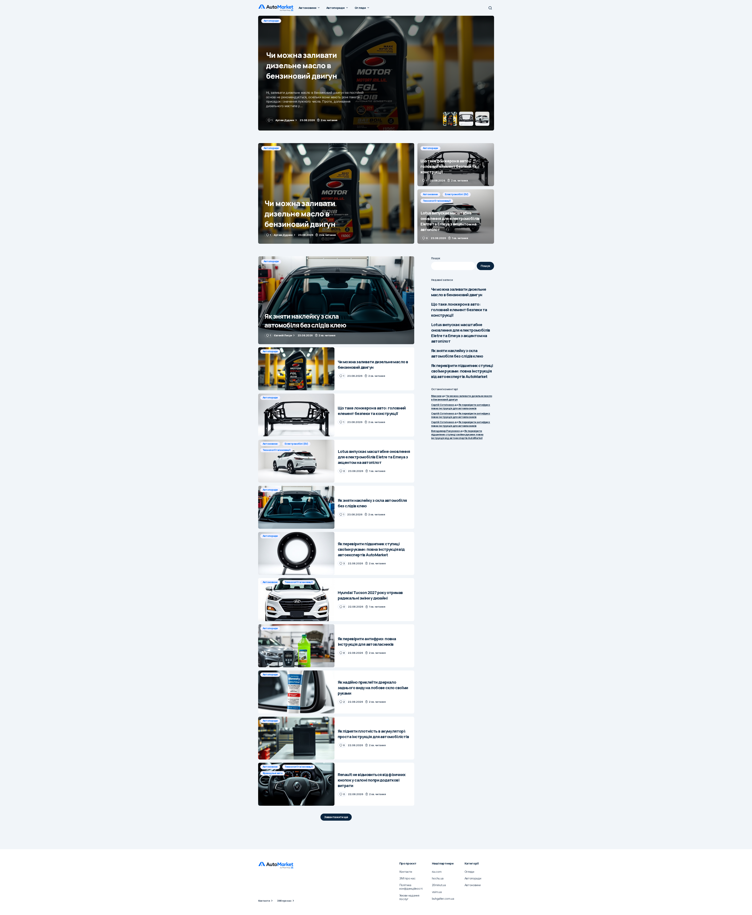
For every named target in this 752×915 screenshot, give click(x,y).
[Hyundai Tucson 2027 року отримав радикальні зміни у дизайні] (296, 599)
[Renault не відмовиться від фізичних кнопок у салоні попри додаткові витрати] (296, 784)
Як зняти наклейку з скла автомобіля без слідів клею (457, 353)
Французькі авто (273, 773)
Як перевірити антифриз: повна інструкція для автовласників (460, 415)
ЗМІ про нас (284, 900)
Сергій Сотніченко (442, 404)
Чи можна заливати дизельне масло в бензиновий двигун (458, 292)
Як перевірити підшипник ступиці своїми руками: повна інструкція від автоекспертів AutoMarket (462, 371)
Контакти (264, 900)
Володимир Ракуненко (445, 430)
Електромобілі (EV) (456, 194)
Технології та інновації (437, 200)
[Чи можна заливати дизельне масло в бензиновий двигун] (336, 193)
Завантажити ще (336, 817)
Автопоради (271, 20)
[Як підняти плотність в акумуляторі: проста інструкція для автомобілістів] (296, 738)
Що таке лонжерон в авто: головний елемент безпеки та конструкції (459, 310)
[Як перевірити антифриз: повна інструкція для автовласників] (296, 645)
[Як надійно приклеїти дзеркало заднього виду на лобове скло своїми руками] (296, 692)
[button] (490, 8)
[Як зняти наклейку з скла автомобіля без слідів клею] (336, 300)
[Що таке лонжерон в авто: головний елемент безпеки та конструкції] (376, 73)
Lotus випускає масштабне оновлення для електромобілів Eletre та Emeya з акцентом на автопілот (460, 333)
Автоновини (430, 194)
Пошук (435, 258)
